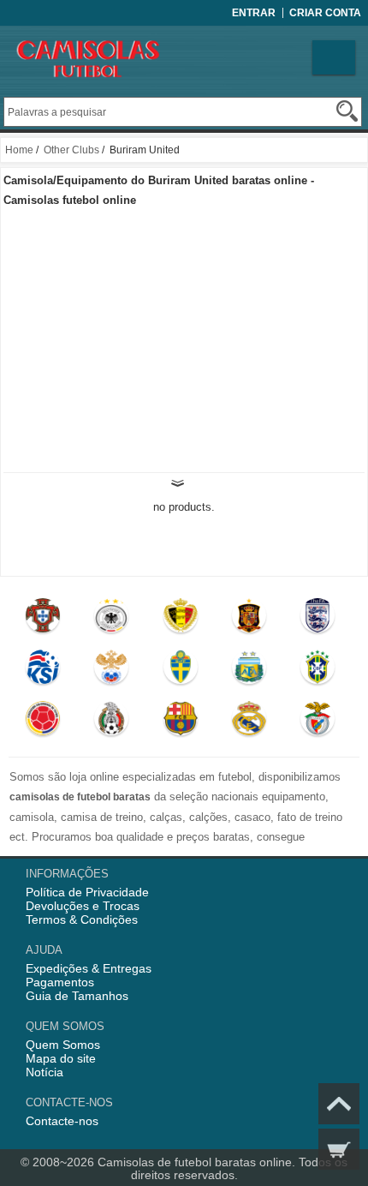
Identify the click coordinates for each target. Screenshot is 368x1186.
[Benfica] (318, 722)
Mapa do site (61, 1058)
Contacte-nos (62, 1121)
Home (19, 150)
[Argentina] (249, 671)
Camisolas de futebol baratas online (195, 1162)
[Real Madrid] (249, 722)
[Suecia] (180, 671)
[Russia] (112, 671)
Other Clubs (71, 150)
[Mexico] (112, 722)
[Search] (347, 111)
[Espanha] (249, 619)
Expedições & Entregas (88, 968)
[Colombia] (42, 722)
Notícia (44, 1072)
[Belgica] (180, 619)
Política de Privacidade (87, 892)
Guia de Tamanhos (77, 996)
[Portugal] (42, 619)
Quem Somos (63, 1044)
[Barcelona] (180, 722)
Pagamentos (60, 982)
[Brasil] (318, 671)
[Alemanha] (112, 619)
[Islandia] (42, 671)
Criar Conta (325, 13)
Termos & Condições (82, 919)
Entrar (254, 13)
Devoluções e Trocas (82, 906)
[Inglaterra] (318, 619)
